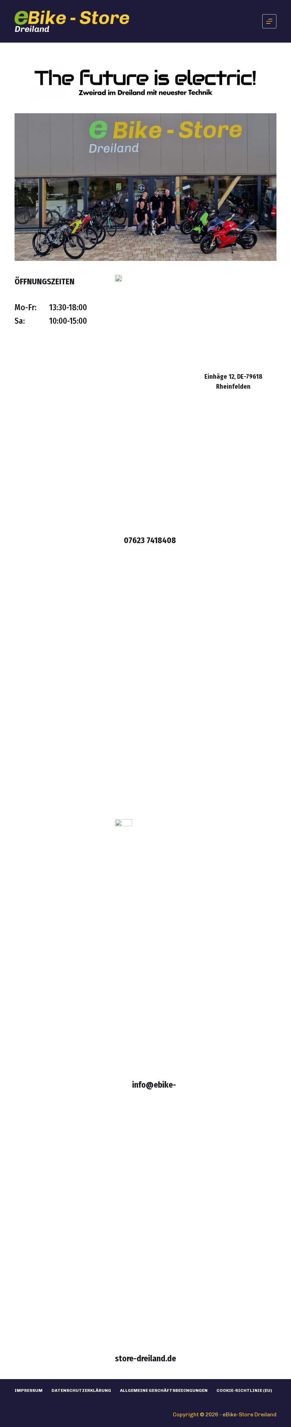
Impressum (29, 1390)
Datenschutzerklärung (81, 1390)
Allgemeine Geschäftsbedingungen (164, 1390)
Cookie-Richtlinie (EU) (244, 1390)
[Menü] (269, 21)
